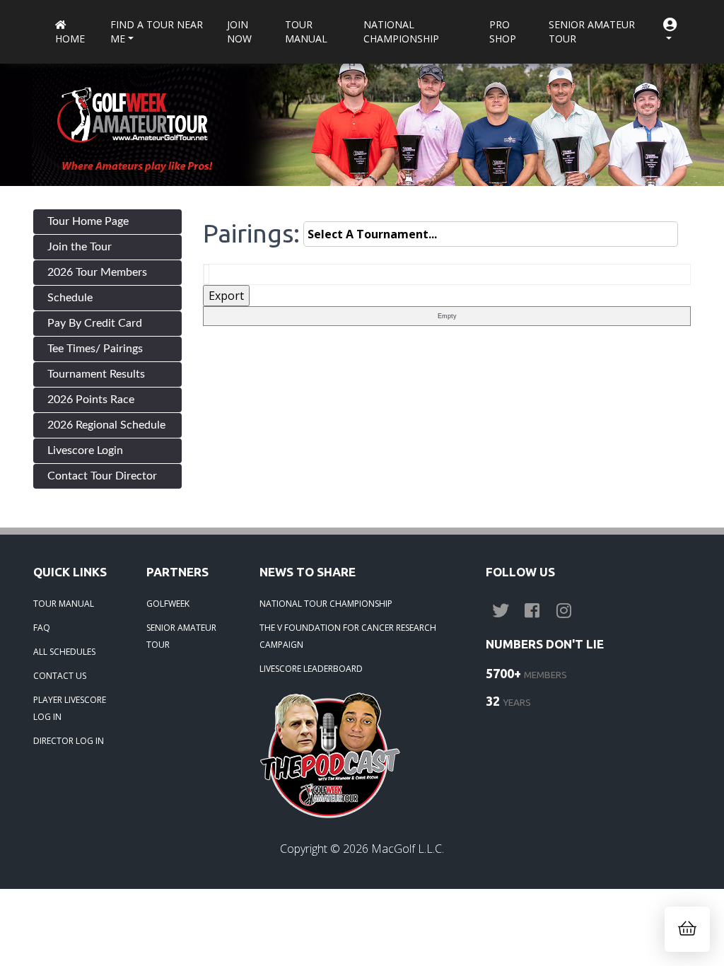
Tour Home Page (88, 221)
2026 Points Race (90, 399)
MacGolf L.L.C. (407, 848)
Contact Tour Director (102, 476)
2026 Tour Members (97, 272)
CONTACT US (59, 676)
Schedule (70, 297)
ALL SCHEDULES (64, 652)
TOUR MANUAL (63, 604)
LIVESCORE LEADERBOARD (311, 669)
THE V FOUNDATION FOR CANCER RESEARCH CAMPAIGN (347, 636)
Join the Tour (79, 246)
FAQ (41, 628)
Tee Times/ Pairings (95, 348)
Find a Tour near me (156, 31)
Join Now (239, 31)
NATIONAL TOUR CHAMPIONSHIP (325, 604)
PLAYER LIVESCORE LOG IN (69, 708)
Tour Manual (306, 31)
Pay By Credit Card (94, 323)
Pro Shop (502, 31)
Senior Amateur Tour (592, 31)
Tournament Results (96, 374)
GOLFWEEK (167, 604)
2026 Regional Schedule (106, 425)
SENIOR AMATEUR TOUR (181, 636)
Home (70, 38)
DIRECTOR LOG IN (68, 741)
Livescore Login (85, 450)
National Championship (401, 31)
